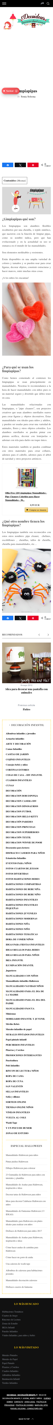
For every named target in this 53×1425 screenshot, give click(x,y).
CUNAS (10, 785)
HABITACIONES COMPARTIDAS (23, 884)
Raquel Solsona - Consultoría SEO (26, 1409)
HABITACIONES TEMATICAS (22, 934)
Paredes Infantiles (10, 1331)
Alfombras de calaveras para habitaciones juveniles (24, 1272)
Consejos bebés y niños (17, 764)
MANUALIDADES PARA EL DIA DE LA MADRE (25, 993)
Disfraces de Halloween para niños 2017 (24, 1230)
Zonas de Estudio (10, 1323)
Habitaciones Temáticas (12, 1311)
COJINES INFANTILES (18, 759)
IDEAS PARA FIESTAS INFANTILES (25, 944)
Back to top (24, 1419)
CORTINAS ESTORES (17, 769)
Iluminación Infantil (11, 1378)
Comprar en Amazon (37, 510)
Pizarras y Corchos (15, 1050)
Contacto (18, 1402)
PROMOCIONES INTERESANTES (24, 1055)
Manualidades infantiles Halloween (22, 981)
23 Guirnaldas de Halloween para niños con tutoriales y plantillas (25, 1176)
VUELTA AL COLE (16, 1117)
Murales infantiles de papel (19, 1029)
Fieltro (26, 707)
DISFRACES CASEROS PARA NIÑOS (25, 852)
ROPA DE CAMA (15, 1076)
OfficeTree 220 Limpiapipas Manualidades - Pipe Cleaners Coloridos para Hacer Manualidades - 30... (26, 496)
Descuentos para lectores (17, 847)
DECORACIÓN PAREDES (19, 821)
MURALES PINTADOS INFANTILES (25, 1034)
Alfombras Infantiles (11, 1374)
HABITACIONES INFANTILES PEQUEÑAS (22, 906)
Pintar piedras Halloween (17, 1161)
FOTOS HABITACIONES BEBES (23, 878)
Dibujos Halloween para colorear (20, 1167)
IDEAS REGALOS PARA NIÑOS (22, 955)
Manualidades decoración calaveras (21, 1280)
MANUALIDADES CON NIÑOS (22, 975)
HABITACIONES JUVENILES (21, 913)
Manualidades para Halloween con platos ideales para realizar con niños (24, 1222)
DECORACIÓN (14, 790)
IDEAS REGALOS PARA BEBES (23, 949)
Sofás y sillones (13, 1096)
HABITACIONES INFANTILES (22, 899)
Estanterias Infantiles (16, 858)
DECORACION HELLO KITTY (22, 816)
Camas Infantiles (14, 749)
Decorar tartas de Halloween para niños (23, 1194)
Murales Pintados (10, 1355)
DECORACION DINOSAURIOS (22, 806)
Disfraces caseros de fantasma (19, 1286)
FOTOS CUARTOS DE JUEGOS (22, 868)
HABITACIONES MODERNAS (21, 918)
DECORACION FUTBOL (19, 811)
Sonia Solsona (28, 96)
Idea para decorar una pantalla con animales (27, 690)
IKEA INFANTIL (14, 960)
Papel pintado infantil (16, 1039)
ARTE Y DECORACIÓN (18, 743)
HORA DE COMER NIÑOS (19, 939)
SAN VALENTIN (14, 1086)
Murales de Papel (10, 1359)
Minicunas (11, 1013)
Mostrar (21, 180)
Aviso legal (29, 1402)
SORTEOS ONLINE (16, 1102)
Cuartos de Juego (10, 1315)
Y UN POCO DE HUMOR (19, 1127)
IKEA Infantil (8, 1327)
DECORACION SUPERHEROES (22, 832)
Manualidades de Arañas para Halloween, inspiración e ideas (24, 1186)
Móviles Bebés (12, 1024)
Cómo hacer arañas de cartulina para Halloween (22, 1249)
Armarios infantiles (15, 738)
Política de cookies (24, 1405)
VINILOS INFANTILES (18, 1112)
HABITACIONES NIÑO (18, 929)
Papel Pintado (8, 1363)
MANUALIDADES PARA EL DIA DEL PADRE (26, 1001)
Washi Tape (11, 1122)
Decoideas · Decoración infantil (21, 1395)
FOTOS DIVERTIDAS (17, 873)
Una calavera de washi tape (18, 1263)
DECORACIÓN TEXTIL (18, 837)
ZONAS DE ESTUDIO (17, 1133)
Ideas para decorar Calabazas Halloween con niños (26, 1203)
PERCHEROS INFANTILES (20, 1044)
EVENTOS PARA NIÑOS (19, 863)
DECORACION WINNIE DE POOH (24, 842)
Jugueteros (11, 970)
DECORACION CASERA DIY (21, 801)
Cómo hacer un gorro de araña (19, 1257)
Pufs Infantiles (13, 1065)
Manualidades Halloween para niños (22, 1154)
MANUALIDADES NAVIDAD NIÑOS (25, 986)
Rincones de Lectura (11, 1319)
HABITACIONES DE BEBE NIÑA (23, 889)
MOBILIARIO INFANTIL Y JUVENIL (25, 1018)
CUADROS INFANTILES (19, 780)
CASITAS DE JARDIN (17, 754)
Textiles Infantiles (10, 1382)
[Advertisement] (26, 55)
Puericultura (12, 1060)
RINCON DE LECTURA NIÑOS (22, 1070)
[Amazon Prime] (44, 505)
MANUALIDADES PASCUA (20, 1008)
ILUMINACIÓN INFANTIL (20, 965)
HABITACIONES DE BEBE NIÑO (23, 894)
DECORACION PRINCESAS (20, 826)
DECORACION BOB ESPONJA (22, 795)
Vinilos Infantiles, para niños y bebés (18, 1335)
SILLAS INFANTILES (17, 1091)
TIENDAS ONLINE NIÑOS (19, 1107)
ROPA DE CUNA (14, 1081)
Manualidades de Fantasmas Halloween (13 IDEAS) (25, 1212)
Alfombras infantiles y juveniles (21, 733)
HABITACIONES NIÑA (18, 923)
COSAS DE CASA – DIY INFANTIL (24, 775)
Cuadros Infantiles (10, 1371)
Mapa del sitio (41, 1405)
